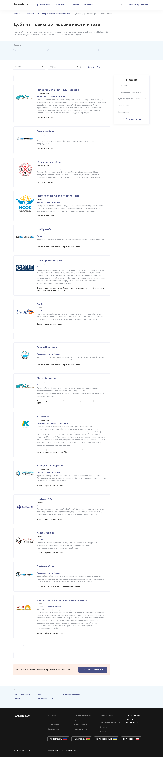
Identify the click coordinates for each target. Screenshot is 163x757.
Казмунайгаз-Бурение (50, 465)
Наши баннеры (80, 729)
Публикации (79, 720)
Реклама (103, 731)
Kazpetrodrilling (45, 532)
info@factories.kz (133, 715)
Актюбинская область (22, 695)
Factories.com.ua (104, 738)
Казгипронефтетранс (50, 260)
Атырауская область (46, 699)
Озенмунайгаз (45, 131)
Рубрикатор (61, 4)
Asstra (40, 304)
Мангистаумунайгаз (49, 162)
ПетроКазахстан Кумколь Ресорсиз (58, 89)
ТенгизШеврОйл (47, 347)
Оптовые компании (82, 715)
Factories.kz (21, 4)
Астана (40, 695)
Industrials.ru (55, 738)
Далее (24, 645)
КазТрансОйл (45, 499)
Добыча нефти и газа (56, 50)
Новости (75, 4)
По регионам (53, 724)
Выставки (88, 4)
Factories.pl (128, 738)
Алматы (16, 699)
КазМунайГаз (44, 229)
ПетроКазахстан (46, 378)
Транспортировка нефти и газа (94, 50)
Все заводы (52, 715)
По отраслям (53, 720)
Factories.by (79, 738)
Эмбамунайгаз (45, 566)
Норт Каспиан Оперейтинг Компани (58, 195)
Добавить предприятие (139, 4)
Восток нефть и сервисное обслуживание (62, 600)
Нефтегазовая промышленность (57, 13)
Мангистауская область (71, 695)
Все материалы (80, 724)
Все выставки (53, 729)
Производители (43, 4)
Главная (16, 13)
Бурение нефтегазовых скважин (26, 50)
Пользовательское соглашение (62, 750)
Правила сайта (106, 715)
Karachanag (43, 416)
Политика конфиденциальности (110, 721)
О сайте (103, 727)
